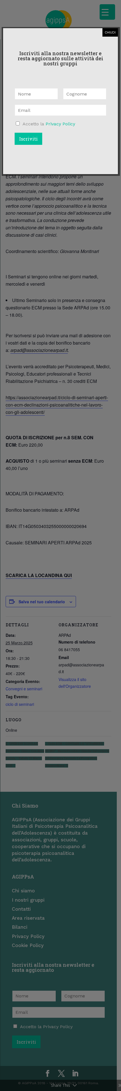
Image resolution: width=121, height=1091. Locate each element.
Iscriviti (28, 139)
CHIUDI (110, 32)
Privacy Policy (60, 124)
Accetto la (49, 124)
